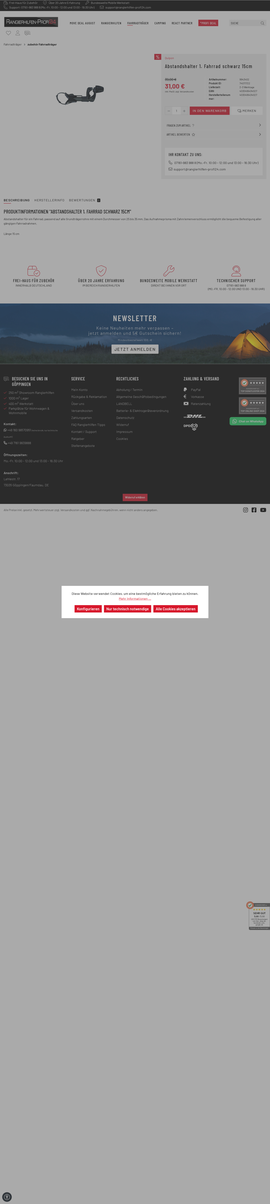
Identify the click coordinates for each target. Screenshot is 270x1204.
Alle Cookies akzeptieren (175, 609)
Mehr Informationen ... (135, 598)
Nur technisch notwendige (127, 609)
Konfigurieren (88, 609)
